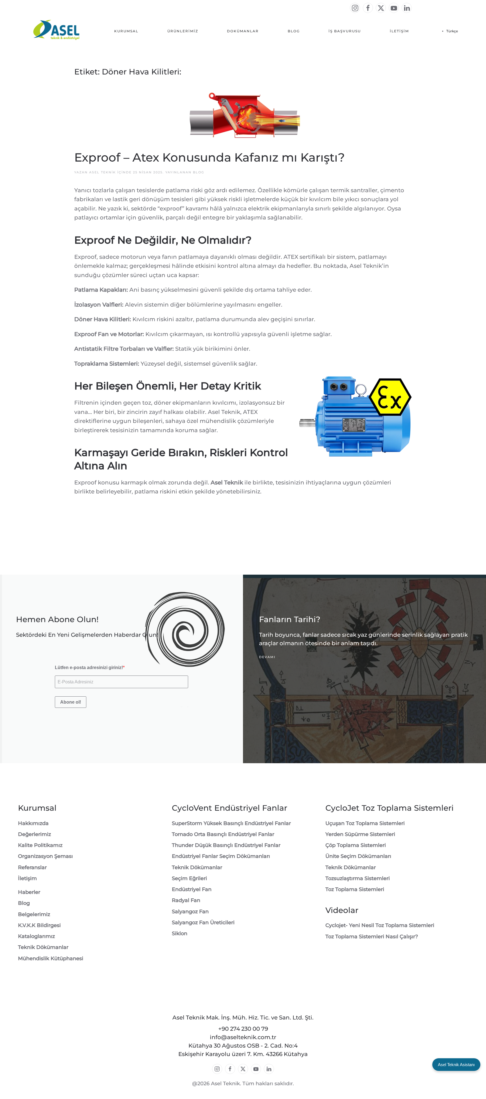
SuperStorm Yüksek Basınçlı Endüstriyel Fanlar (231, 823)
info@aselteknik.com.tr (243, 1037)
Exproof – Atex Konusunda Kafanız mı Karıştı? (209, 157)
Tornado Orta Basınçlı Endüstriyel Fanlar (223, 834)
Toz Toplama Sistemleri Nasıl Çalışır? (371, 936)
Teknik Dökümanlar (43, 947)
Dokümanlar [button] (243, 31)
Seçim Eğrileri (189, 878)
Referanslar (32, 867)
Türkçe (452, 31)
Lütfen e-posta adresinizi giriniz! (89, 667)
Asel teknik (102, 172)
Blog (294, 31)
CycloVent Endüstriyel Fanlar (229, 808)
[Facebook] (368, 8)
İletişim (399, 31)
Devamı (267, 657)
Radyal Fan (186, 900)
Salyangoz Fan (190, 911)
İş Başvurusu (344, 31)
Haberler (29, 892)
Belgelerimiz (34, 914)
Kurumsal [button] (126, 31)
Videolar (341, 910)
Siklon (179, 933)
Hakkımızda (33, 823)
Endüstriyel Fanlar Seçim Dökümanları (221, 856)
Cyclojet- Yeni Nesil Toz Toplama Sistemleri (379, 925)
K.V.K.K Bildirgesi (39, 925)
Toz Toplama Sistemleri (354, 889)
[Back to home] (57, 31)
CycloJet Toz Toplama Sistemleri (389, 808)
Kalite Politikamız (40, 845)
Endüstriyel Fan (192, 889)
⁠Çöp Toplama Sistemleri (355, 845)
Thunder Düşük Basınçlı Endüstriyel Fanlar (226, 845)
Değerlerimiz (34, 834)
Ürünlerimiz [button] (182, 31)
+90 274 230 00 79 (243, 1028)
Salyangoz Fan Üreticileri (203, 922)
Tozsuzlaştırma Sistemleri (357, 878)
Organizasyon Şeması (45, 856)
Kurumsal (37, 808)
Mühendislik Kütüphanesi (50, 958)
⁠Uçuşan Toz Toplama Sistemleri (365, 823)
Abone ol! (70, 702)
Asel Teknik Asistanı (456, 1064)
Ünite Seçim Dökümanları (358, 856)
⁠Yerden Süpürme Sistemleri (360, 834)
